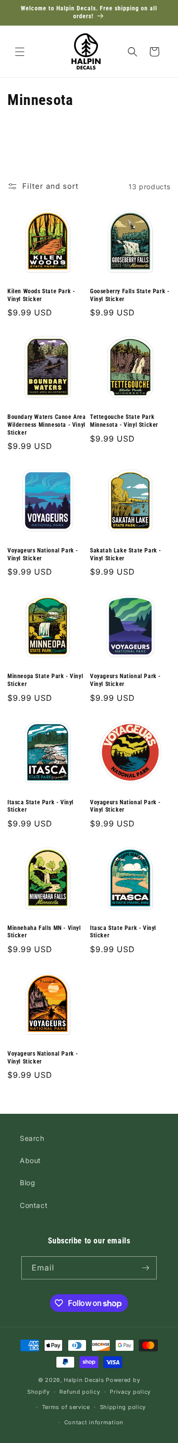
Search (32, 1138)
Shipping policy (123, 1407)
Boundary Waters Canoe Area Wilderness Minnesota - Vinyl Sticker (46, 424)
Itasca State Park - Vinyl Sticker (40, 806)
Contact (33, 1205)
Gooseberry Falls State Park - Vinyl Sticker (129, 295)
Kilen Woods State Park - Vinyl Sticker (41, 295)
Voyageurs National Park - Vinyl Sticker (42, 554)
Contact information (94, 1422)
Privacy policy (130, 1391)
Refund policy (79, 1391)
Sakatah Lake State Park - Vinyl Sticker (125, 554)
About (30, 1160)
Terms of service (66, 1407)
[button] (20, 52)
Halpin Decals (84, 1379)
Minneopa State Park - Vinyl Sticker (45, 680)
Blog (27, 1182)
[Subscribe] (145, 1267)
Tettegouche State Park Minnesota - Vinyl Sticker (124, 420)
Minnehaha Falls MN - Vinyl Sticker (44, 932)
